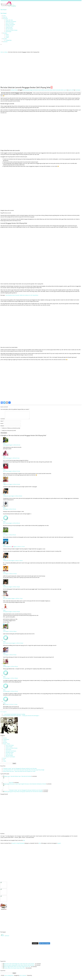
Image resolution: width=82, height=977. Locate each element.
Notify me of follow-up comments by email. (11, 428)
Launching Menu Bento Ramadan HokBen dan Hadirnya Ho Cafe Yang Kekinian (21, 295)
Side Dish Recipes (9, 28)
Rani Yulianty (6, 523)
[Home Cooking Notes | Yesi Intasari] (9, 7)
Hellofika (5, 666)
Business (5, 738)
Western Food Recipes (10, 24)
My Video (5, 38)
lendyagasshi (6, 611)
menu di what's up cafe (43, 90)
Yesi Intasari (77, 90)
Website (2, 425)
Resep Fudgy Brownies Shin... (25, 966)
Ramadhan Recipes (10, 25)
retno (4, 631)
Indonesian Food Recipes (11, 21)
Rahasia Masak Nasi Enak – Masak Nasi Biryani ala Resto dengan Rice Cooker (19, 771)
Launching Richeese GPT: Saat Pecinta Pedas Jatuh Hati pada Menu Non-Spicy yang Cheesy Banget (23, 769)
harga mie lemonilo (34, 90)
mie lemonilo (58, 90)
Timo (4, 654)
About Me (5, 17)
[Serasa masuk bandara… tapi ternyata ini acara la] (71, 940)
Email (2, 423)
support (59, 843)
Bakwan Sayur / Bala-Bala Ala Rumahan (23, 776)
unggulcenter (6, 484)
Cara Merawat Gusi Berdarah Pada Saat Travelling (14, 714)
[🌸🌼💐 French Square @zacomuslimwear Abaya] (31, 939)
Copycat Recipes (9, 27)
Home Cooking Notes (8, 975)
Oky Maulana (6, 586)
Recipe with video (9, 20)
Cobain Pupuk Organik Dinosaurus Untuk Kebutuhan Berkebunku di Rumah (30, 784)
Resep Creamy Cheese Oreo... (19, 968)
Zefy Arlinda (5, 458)
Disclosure (5, 41)
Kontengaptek (6, 445)
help (24, 840)
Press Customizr (22, 975)
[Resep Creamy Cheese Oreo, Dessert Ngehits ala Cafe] (8, 968)
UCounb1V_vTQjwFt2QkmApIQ (18, 843)
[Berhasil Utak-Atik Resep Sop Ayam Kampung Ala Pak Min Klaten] (13, 965)
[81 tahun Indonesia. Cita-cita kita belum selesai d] (51, 939)
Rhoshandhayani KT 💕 (8, 546)
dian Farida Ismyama (7, 643)
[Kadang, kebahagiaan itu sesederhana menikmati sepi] (11, 940)
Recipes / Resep (6, 743)
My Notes (5, 33)
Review (7, 34)
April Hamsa (5, 471)
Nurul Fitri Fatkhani (7, 598)
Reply (4, 443)
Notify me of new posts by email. (9, 430)
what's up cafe (64, 90)
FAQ (40, 843)
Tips (4, 759)
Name (2, 421)
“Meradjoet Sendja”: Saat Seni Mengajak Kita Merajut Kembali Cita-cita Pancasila (20, 768)
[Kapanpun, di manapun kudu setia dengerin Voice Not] (11, 939)
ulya (4, 509)
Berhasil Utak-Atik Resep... (29, 965)
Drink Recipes (8, 31)
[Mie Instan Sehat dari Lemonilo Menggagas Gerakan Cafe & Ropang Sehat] (26, 84)
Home (4, 15)
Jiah (4, 534)
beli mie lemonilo (26, 90)
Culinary (7, 36)
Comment (3, 418)
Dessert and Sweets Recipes (11, 30)
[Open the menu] (1, 44)
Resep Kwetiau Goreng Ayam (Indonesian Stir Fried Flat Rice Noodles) (27, 791)
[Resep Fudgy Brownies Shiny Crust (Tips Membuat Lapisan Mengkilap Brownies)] (10, 966)
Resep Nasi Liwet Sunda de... (29, 963)
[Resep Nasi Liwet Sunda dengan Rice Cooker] (13, 963)
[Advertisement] (41, 238)
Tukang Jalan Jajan (7, 496)
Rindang (5, 678)
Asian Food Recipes (10, 23)
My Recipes (5, 18)
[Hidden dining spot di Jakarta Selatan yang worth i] (31, 940)
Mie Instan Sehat (51, 90)
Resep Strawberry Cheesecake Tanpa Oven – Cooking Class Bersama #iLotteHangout (21, 715)
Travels (7, 37)
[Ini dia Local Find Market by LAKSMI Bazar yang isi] (71, 939)
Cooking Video (9, 40)
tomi (4, 573)
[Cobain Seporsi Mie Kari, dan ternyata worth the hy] (51, 940)
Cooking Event (6, 739)
